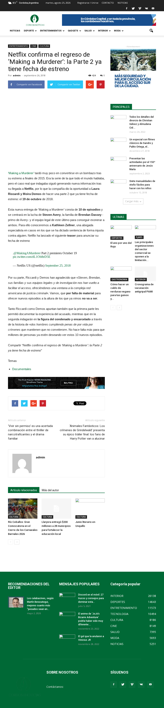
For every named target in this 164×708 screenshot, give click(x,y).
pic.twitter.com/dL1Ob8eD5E (31, 256)
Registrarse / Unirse (87, 2)
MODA (117, 30)
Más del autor (50, 490)
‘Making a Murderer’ (21, 173)
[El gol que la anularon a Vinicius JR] (67, 640)
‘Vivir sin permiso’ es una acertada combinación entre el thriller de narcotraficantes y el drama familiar (30, 432)
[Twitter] (133, 8)
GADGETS (73, 30)
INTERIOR (103, 30)
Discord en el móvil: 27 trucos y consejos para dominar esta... (91, 598)
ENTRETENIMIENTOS (51, 30)
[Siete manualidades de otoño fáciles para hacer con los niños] (118, 185)
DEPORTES (117, 238)
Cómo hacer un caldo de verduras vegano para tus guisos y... (120, 291)
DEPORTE (29, 30)
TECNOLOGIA (119, 614)
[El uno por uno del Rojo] (121, 232)
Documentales (21, 369)
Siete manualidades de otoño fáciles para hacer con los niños (142, 185)
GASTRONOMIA (119, 279)
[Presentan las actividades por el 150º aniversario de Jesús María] (118, 162)
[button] (151, 31)
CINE (33, 46)
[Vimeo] (140, 8)
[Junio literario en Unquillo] (90, 508)
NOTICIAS (15, 30)
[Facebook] (127, 8)
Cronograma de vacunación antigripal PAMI (144, 288)
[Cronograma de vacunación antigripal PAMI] (145, 273)
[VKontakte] (146, 8)
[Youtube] (153, 8)
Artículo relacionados (23, 490)
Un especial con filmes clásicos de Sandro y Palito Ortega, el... (142, 143)
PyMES (139, 237)
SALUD (88, 30)
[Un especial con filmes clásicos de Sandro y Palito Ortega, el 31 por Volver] (118, 143)
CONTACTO (108, 2)
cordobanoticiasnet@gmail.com (66, 691)
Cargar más (131, 201)
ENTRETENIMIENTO (18, 46)
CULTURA (44, 46)
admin (17, 75)
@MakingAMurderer (27, 253)
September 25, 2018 (58, 265)
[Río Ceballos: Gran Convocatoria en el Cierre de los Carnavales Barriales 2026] (22, 508)
